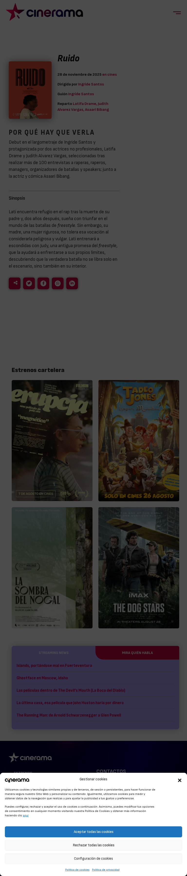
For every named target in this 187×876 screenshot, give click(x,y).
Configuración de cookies (93, 858)
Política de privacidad (106, 869)
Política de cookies (77, 869)
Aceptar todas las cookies (93, 832)
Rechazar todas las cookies (93, 845)
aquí (25, 815)
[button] (179, 779)
